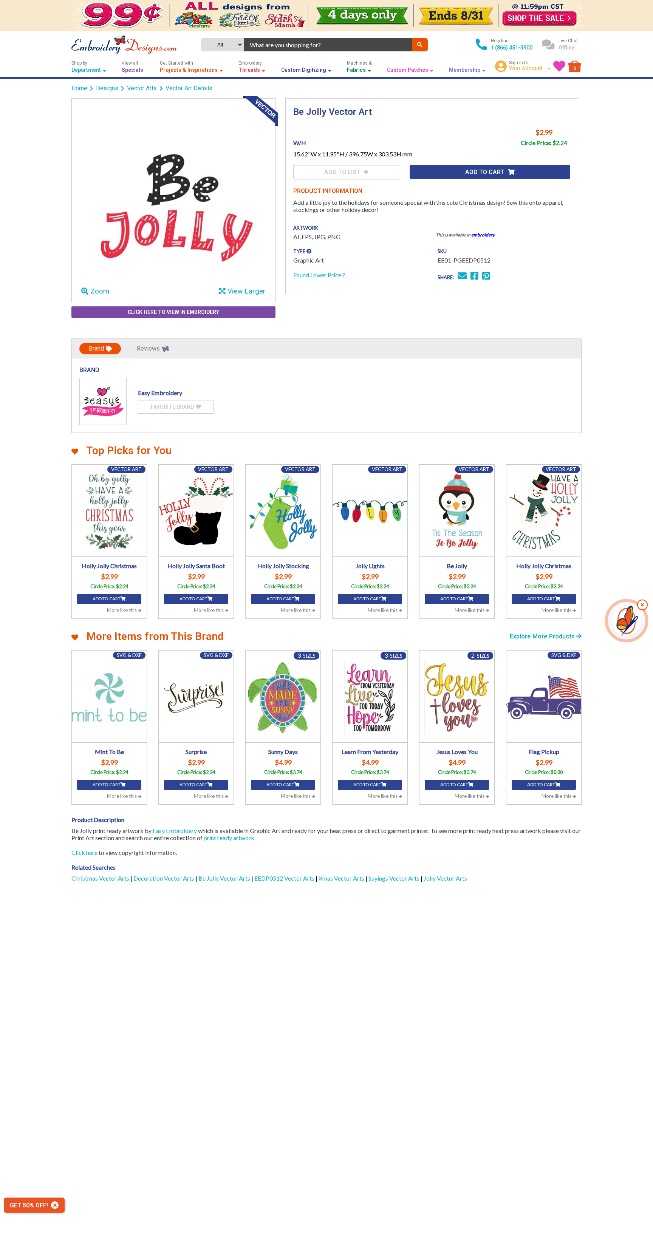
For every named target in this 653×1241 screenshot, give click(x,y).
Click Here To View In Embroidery (173, 312)
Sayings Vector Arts (394, 878)
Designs (107, 88)
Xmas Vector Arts (342, 878)
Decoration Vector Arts (164, 878)
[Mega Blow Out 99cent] (326, 15)
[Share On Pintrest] (486, 276)
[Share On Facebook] (474, 276)
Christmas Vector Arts (100, 878)
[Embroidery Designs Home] (124, 44)
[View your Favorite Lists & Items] (559, 66)
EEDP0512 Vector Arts (285, 878)
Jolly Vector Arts (445, 878)
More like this (122, 610)
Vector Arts (142, 88)
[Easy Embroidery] (103, 401)
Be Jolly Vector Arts (224, 878)
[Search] (420, 44)
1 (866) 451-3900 (511, 48)
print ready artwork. (229, 837)
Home (79, 88)
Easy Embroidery (175, 830)
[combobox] (328, 44)
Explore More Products (543, 636)
